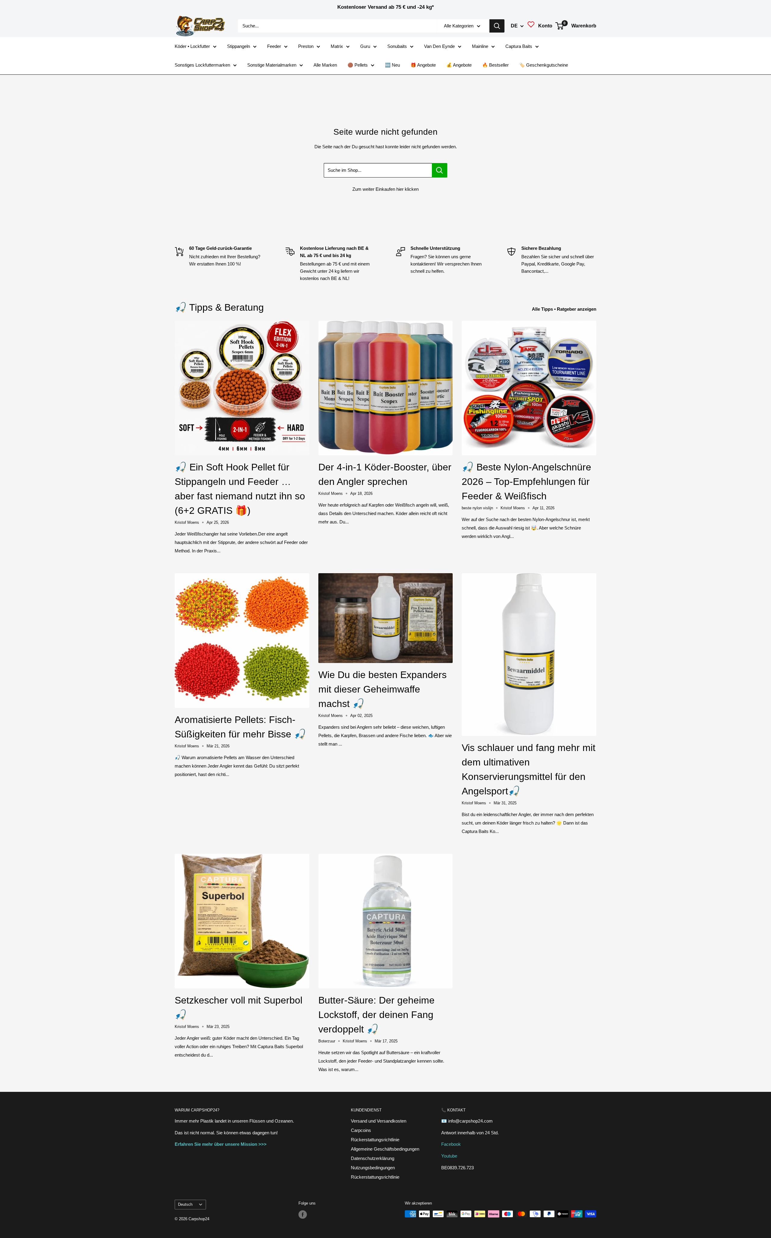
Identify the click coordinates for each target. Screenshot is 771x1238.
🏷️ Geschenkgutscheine (543, 65)
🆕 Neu (392, 65)
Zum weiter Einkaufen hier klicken (385, 189)
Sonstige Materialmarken (271, 65)
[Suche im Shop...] (439, 170)
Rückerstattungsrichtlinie (375, 1139)
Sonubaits (397, 46)
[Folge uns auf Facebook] (302, 1214)
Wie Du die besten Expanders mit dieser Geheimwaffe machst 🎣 (382, 689)
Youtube (449, 1155)
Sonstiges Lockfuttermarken (202, 65)
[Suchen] (496, 26)
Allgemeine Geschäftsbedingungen (385, 1149)
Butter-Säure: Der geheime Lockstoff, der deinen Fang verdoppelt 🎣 (376, 1015)
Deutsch (185, 1204)
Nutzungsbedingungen (373, 1167)
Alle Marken (325, 65)
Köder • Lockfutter (192, 46)
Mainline (480, 46)
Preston (306, 46)
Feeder (274, 46)
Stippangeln (238, 46)
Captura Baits (518, 46)
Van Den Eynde (439, 46)
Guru (365, 46)
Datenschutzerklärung (372, 1158)
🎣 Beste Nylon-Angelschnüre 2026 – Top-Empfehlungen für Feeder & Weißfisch (526, 481)
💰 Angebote (459, 65)
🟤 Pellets (358, 65)
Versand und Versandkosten (378, 1120)
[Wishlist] (531, 26)
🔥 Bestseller (495, 65)
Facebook (451, 1144)
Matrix (337, 46)
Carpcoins (361, 1130)
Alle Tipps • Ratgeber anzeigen (565, 309)
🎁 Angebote (423, 65)
